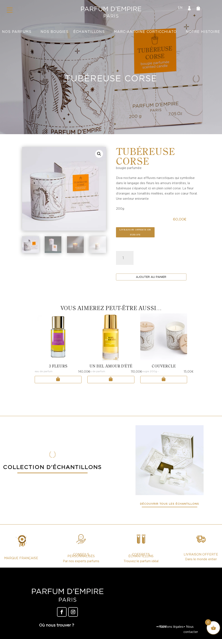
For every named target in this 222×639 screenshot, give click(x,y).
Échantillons (89, 32)
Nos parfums (16, 32)
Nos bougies (55, 32)
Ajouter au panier (151, 276)
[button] (9, 9)
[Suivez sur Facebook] (62, 612)
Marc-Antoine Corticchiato (145, 32)
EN (180, 7)
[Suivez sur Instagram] (73, 612)
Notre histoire (203, 32)
